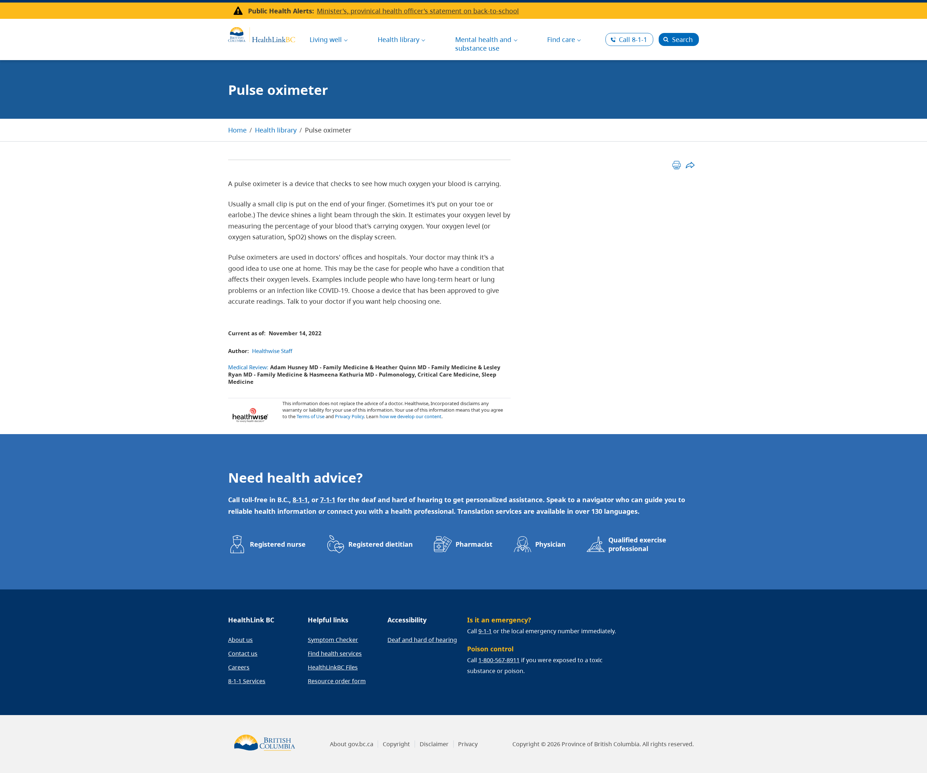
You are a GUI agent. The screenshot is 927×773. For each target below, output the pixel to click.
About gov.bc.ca (351, 744)
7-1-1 (327, 499)
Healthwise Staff (272, 350)
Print (676, 165)
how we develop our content (410, 416)
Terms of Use (310, 416)
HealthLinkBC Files (333, 667)
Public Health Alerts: (281, 11)
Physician (550, 544)
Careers (238, 667)
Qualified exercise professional (637, 544)
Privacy (468, 744)
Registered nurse (278, 544)
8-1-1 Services (246, 681)
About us (240, 640)
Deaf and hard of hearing (422, 640)
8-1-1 (633, 39)
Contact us (242, 654)
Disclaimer (434, 744)
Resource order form (337, 681)
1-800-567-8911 (499, 660)
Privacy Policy (349, 416)
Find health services (335, 654)
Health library (276, 130)
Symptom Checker (333, 640)
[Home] (261, 34)
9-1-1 (485, 631)
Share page (690, 165)
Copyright (396, 744)
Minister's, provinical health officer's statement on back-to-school (418, 11)
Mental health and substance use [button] (483, 43)
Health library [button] (398, 39)
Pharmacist (474, 544)
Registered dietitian (380, 544)
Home (237, 130)
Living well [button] (326, 39)
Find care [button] (561, 39)
